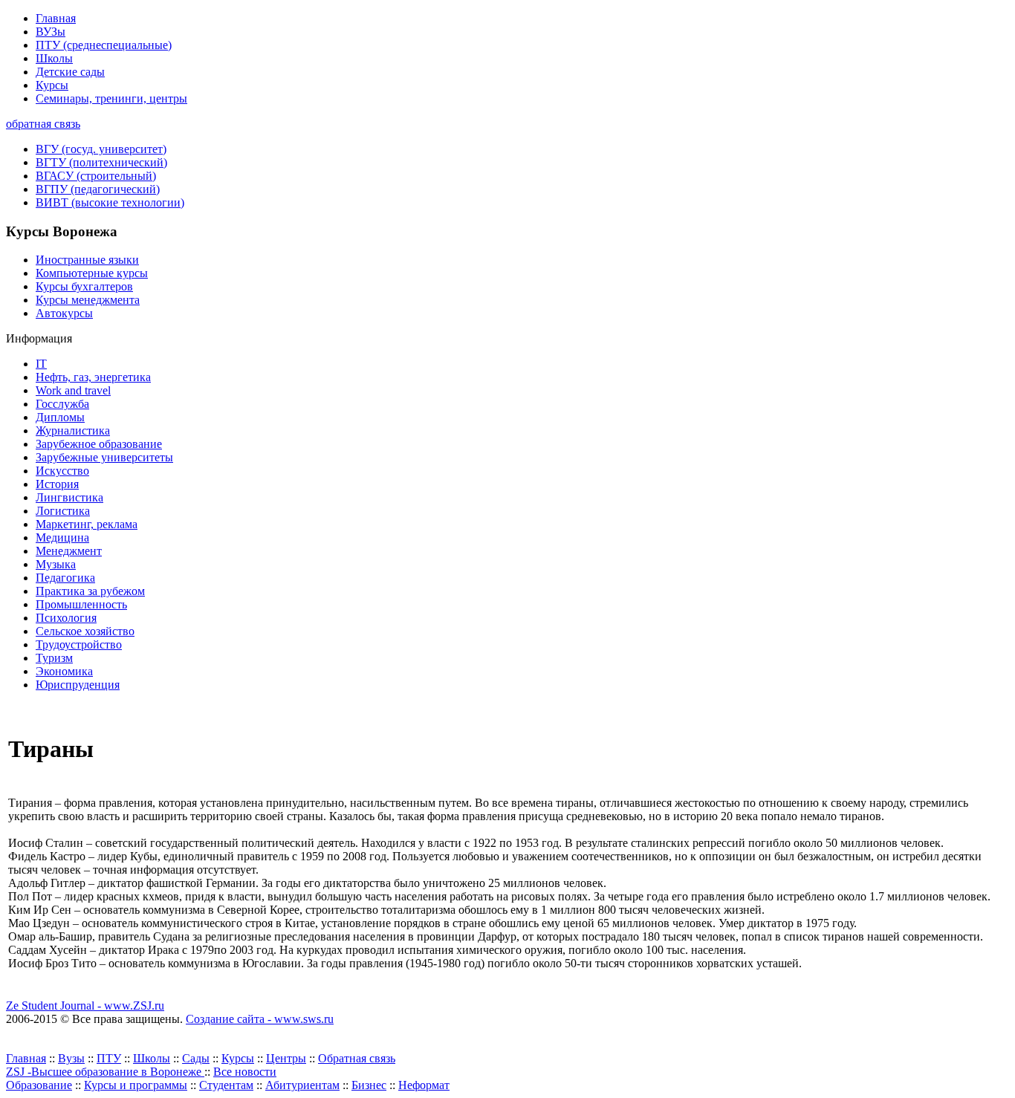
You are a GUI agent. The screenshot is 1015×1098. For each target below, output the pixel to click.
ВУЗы (50, 31)
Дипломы (60, 417)
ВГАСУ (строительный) (96, 175)
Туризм (54, 658)
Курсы (52, 85)
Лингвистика (69, 497)
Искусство (62, 470)
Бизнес (368, 1085)
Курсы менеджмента (88, 299)
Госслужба (62, 403)
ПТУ (109, 1058)
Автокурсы (64, 313)
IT (41, 363)
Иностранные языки (87, 259)
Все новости (244, 1071)
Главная (56, 18)
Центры (286, 1058)
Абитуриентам (302, 1085)
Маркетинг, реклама (86, 524)
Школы (54, 58)
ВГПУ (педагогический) (98, 189)
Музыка (56, 564)
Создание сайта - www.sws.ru (260, 1019)
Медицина (62, 537)
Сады (196, 1058)
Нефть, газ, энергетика (93, 377)
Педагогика (65, 577)
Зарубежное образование (99, 444)
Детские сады (70, 71)
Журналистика (73, 430)
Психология (66, 617)
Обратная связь (356, 1058)
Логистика (63, 510)
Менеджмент (69, 551)
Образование (39, 1085)
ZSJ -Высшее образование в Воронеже (105, 1071)
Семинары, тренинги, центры (111, 98)
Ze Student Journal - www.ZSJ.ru (85, 1005)
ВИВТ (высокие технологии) (110, 202)
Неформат (424, 1085)
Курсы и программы (135, 1085)
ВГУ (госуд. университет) (101, 149)
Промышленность (81, 604)
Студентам (226, 1085)
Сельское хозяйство (85, 631)
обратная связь (43, 123)
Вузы (71, 1058)
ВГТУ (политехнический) (101, 162)
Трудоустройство (79, 644)
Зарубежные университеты (104, 457)
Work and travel (73, 390)
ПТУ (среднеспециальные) (104, 45)
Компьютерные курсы (92, 273)
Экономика (64, 671)
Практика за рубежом (90, 591)
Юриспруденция (78, 684)
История (57, 484)
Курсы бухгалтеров (84, 286)
